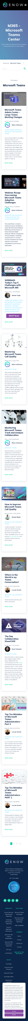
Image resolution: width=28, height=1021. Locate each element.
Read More (9, 163)
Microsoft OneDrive (12, 306)
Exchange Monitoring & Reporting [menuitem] (8, 921)
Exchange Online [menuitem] (8, 976)
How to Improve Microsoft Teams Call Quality (13, 507)
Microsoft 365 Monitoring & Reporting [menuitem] (9, 944)
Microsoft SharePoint (12, 304)
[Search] (24, 69)
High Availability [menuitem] (19, 925)
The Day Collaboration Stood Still (12, 638)
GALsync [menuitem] (8, 949)
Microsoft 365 (10, 131)
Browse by (6, 63)
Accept (14, 1011)
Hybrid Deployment (11, 300)
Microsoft (18, 130)
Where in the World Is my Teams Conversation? (12, 578)
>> (20, 843)
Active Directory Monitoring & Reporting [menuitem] (8, 914)
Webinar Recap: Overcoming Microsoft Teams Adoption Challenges (13, 197)
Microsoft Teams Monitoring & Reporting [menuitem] (19, 919)
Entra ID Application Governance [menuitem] (8, 929)
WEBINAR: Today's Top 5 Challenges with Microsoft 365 (13, 284)
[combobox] (12, 68)
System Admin (9, 130)
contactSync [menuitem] (8, 953)
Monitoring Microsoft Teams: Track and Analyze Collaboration (14, 431)
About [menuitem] (19, 936)
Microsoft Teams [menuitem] (8, 973)
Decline (14, 1014)
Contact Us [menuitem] (19, 943)
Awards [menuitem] (19, 947)
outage (20, 662)
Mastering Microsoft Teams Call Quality (13, 354)
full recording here (14, 536)
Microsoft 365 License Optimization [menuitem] (9, 936)
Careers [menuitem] (19, 940)
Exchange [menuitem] (9, 964)
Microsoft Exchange (15, 302)
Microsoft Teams (10, 369)
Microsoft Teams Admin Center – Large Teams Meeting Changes (13, 113)
